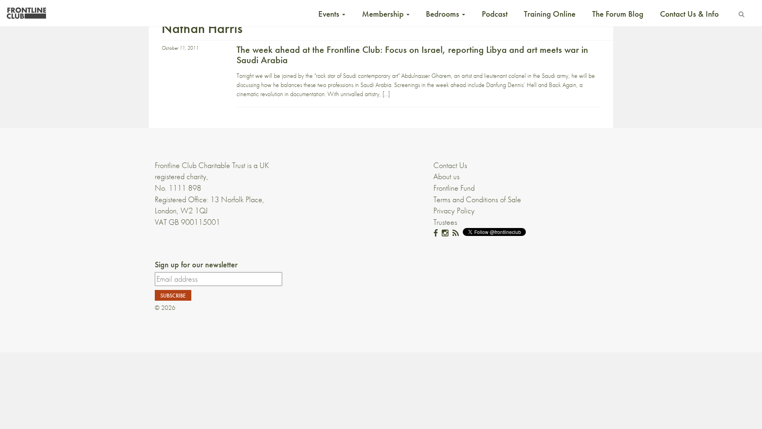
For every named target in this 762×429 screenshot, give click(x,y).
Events (329, 14)
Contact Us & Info (689, 14)
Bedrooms (443, 14)
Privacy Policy (454, 210)
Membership (384, 14)
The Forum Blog (617, 14)
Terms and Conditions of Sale (477, 199)
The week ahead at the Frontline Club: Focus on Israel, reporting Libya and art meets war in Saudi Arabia (412, 54)
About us (446, 176)
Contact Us (450, 165)
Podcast (495, 14)
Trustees (445, 222)
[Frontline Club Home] (26, 11)
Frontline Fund (454, 188)
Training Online (549, 14)
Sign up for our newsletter (196, 264)
